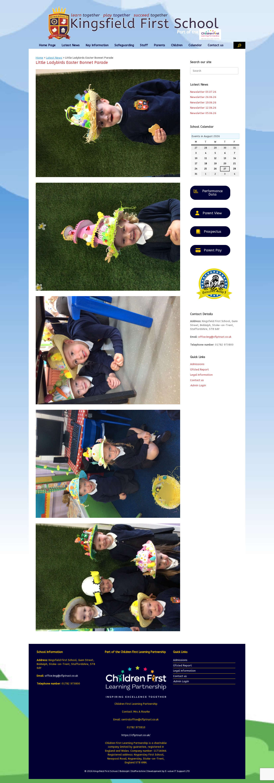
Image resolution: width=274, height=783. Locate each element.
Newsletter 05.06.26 (203, 113)
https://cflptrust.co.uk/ (136, 735)
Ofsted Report (199, 369)
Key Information (97, 45)
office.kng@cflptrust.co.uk (214, 336)
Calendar (195, 45)
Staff (144, 45)
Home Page (47, 45)
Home (39, 57)
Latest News (71, 45)
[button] (239, 45)
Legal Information (201, 374)
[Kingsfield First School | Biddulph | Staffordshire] (137, 23)
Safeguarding (124, 45)
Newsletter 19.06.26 (203, 102)
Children (177, 45)
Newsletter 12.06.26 (203, 107)
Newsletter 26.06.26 (203, 97)
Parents (159, 45)
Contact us (215, 45)
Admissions (197, 364)
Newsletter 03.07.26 (203, 91)
